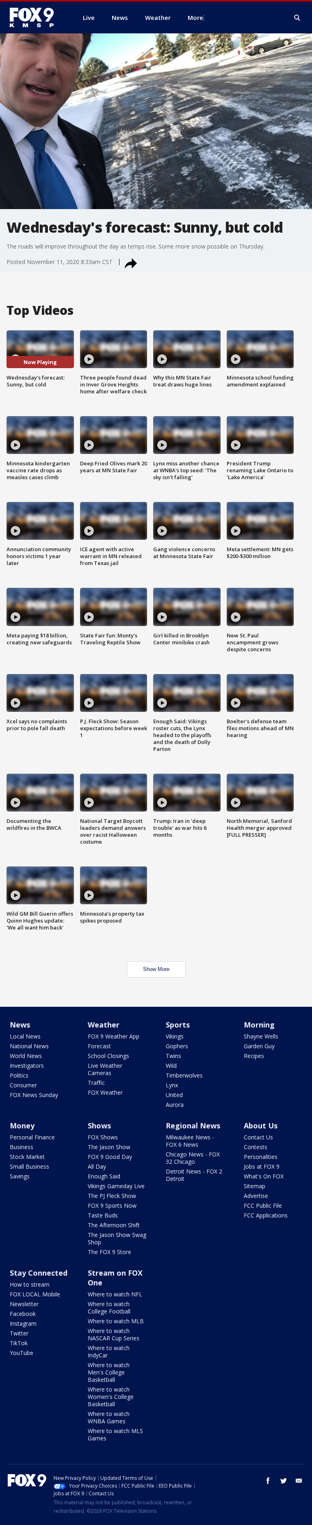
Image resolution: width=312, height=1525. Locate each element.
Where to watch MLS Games (115, 1434)
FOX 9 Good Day (110, 1157)
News (20, 1025)
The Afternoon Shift (114, 1225)
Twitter (19, 1333)
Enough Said (104, 1176)
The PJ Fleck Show (112, 1196)
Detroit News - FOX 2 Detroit (194, 1174)
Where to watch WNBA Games (109, 1417)
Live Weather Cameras (105, 1069)
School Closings (108, 1056)
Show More (156, 969)
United (174, 1095)
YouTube (21, 1353)
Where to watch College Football (109, 1307)
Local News (25, 1036)
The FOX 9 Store (109, 1252)
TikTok (19, 1343)
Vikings (175, 1036)
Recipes (254, 1056)
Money (22, 1125)
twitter (283, 1480)
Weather (103, 1025)
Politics (19, 1075)
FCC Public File (263, 1205)
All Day (97, 1166)
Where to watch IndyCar (109, 1351)
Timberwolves (184, 1075)
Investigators (27, 1065)
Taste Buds (103, 1215)
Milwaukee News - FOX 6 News (190, 1140)
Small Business (29, 1166)
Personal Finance (32, 1137)
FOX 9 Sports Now (112, 1205)
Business (21, 1147)
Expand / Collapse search (297, 17)
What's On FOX (264, 1176)
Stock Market (27, 1157)
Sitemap (254, 1186)
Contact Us (258, 1137)
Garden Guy (259, 1046)
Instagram (23, 1323)
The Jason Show (109, 1147)
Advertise (256, 1196)
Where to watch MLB (116, 1321)
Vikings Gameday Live (116, 1186)
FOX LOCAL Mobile (35, 1294)
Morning (259, 1025)
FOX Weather (105, 1092)
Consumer (23, 1085)
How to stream (30, 1284)
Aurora (175, 1104)
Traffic (96, 1082)
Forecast (99, 1046)
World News (26, 1056)
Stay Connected (38, 1273)
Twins (173, 1056)
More (195, 17)
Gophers (177, 1046)
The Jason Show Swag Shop (117, 1238)
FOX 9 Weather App (113, 1036)
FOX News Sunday (34, 1095)
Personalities (260, 1157)
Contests (255, 1147)
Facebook (23, 1314)
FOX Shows (103, 1137)
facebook (268, 1480)
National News (29, 1046)
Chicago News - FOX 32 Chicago (193, 1157)
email (299, 1480)
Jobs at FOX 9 (262, 1166)
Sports (178, 1025)
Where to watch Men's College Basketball (109, 1372)
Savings (20, 1176)
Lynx (172, 1085)
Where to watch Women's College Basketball (111, 1396)
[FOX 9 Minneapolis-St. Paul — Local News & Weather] (36, 17)
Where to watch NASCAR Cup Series (113, 1334)
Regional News (193, 1125)
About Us (260, 1125)
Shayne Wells (261, 1036)
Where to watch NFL (115, 1294)
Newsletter (24, 1304)
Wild (171, 1065)
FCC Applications (266, 1215)
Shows (99, 1125)
